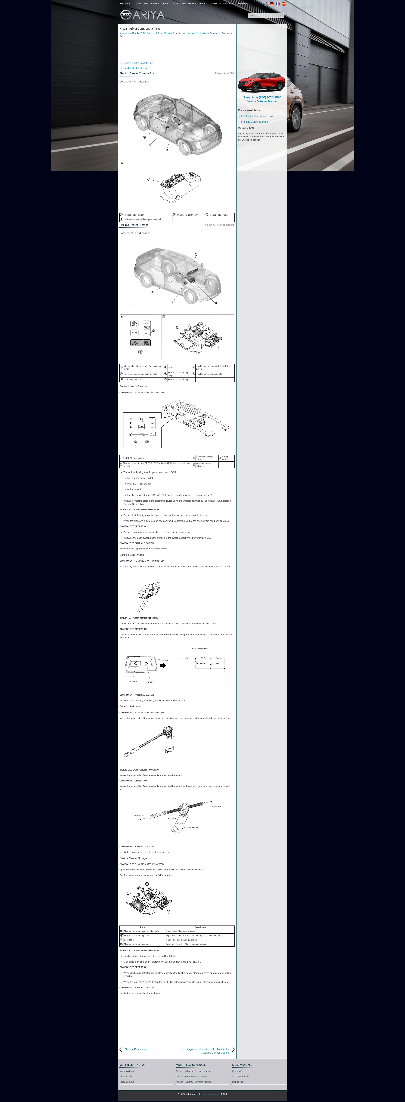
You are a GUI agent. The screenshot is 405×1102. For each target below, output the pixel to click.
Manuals (125, 3)
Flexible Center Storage (135, 68)
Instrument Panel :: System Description (203, 33)
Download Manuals (221, 3)
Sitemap (242, 3)
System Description (136, 1049)
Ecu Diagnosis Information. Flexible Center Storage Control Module (205, 1051)
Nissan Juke (125, 1076)
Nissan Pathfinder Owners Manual (193, 1081)
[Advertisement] (177, 49)
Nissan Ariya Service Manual (189, 3)
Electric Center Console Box (138, 63)
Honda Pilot (238, 1081)
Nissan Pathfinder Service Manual (193, 1071)
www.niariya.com (210, 1094)
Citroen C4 (237, 1071)
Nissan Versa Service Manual (191, 1076)
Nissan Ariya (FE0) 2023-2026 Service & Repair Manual (145, 33)
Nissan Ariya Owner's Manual (151, 3)
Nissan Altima (126, 1071)
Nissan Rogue (126, 1081)
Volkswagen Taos (241, 1076)
